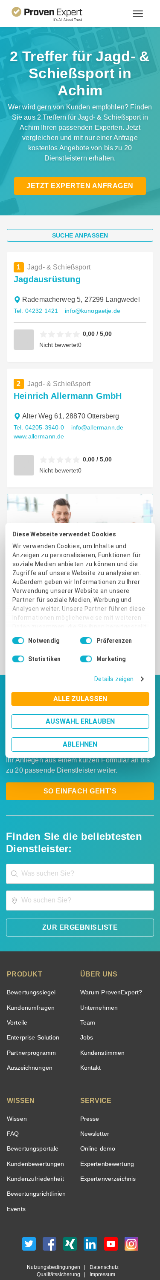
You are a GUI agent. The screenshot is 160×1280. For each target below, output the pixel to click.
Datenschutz (102, 1240)
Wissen (16, 1092)
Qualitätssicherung (60, 1247)
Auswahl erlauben (80, 721)
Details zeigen (116, 679)
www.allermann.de (38, 409)
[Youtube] (111, 1218)
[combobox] (80, 846)
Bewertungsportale (32, 1121)
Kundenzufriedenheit (34, 1152)
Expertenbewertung (105, 1137)
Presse (89, 1092)
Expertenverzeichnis (106, 1152)
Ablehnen (80, 744)
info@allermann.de (95, 400)
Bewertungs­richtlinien (35, 1167)
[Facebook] (49, 1218)
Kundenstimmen (101, 1026)
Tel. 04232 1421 (35, 284)
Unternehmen (98, 980)
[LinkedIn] (90, 1218)
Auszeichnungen (28, 1041)
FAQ (12, 1106)
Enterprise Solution (31, 1010)
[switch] (86, 640)
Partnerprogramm (30, 1026)
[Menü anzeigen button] (138, 13)
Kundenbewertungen (34, 1137)
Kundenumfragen (29, 980)
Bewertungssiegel (30, 965)
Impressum (101, 1247)
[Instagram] (131, 1218)
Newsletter (94, 1106)
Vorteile (16, 995)
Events (16, 1182)
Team (87, 995)
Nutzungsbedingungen (56, 1240)
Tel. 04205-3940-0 (39, 400)
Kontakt (90, 1041)
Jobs (85, 1010)
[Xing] (70, 1218)
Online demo (96, 1121)
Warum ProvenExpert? (109, 965)
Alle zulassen (80, 699)
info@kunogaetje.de (89, 284)
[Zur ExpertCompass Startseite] (57, 14)
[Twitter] (29, 1218)
